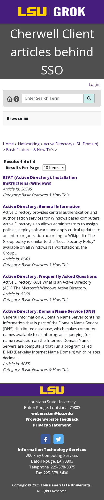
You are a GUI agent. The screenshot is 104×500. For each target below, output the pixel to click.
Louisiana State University (65, 485)
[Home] (10, 98)
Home (8, 144)
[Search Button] (89, 98)
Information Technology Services (52, 449)
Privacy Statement (52, 425)
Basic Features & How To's (30, 149)
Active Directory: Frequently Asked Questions (50, 276)
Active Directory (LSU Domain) (71, 144)
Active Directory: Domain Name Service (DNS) (49, 311)
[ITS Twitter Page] (58, 439)
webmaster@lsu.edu (52, 413)
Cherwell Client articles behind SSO (52, 51)
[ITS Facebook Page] (46, 439)
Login (94, 84)
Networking (29, 144)
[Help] (16, 98)
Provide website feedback (52, 419)
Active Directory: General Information (42, 206)
